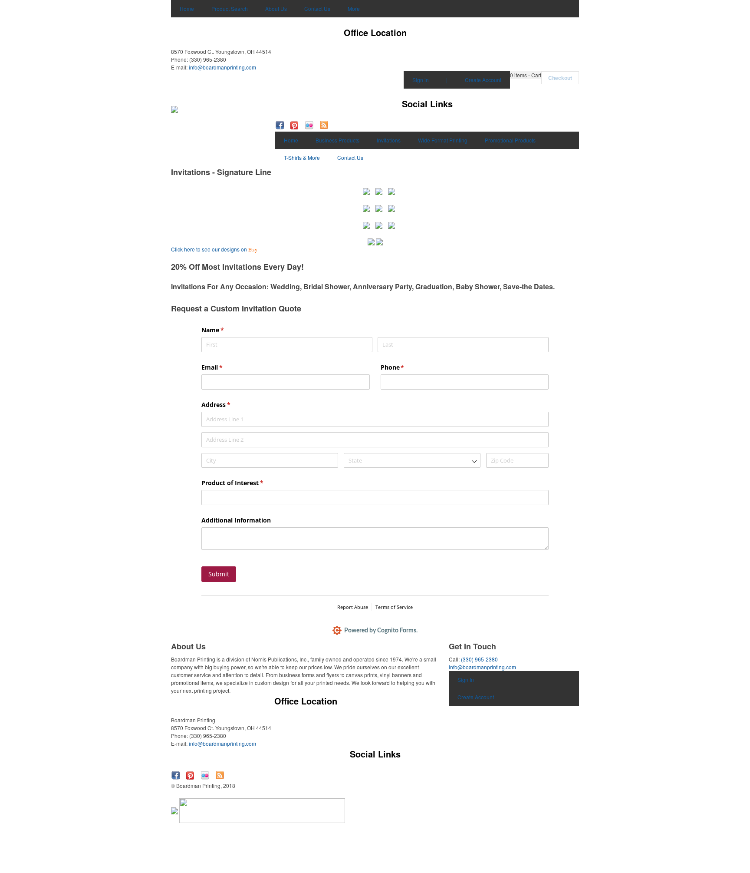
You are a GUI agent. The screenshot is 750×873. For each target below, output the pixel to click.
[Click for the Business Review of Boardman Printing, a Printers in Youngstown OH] (174, 809)
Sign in (420, 79)
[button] (525, 75)
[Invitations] (366, 190)
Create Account (483, 79)
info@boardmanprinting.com (222, 67)
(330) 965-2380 (479, 659)
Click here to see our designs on (214, 249)
